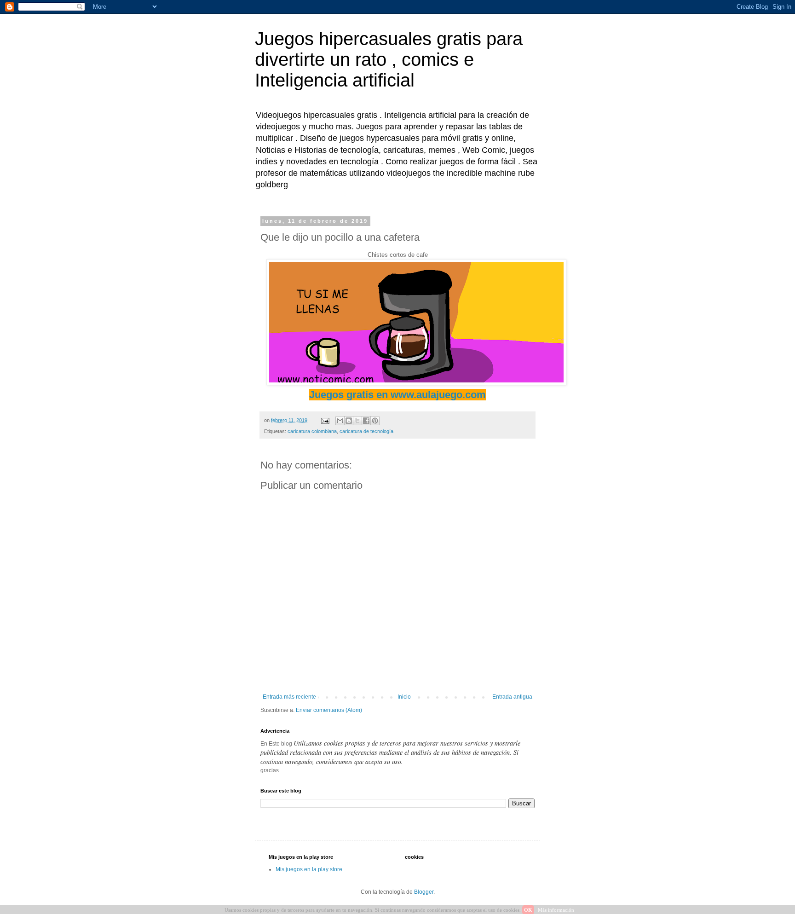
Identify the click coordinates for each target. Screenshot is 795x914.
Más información (556, 910)
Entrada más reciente (289, 697)
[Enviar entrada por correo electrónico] (325, 420)
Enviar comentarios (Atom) (329, 710)
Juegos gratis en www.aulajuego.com (397, 394)
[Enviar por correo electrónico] (340, 420)
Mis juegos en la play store (309, 869)
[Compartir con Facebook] (366, 420)
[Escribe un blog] (348, 420)
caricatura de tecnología (366, 431)
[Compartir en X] (357, 420)
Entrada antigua (512, 697)
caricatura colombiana (312, 431)
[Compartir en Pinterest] (375, 420)
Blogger (423, 892)
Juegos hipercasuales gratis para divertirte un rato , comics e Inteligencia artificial (389, 59)
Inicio (404, 697)
